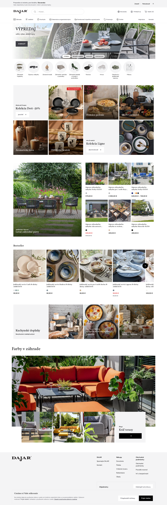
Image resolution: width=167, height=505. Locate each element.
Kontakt (151, 19)
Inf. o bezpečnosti (142, 474)
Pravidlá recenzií (142, 470)
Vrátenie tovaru (121, 469)
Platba (118, 465)
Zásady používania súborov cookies (65, 499)
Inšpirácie (141, 19)
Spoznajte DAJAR (103, 461)
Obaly (118, 477)
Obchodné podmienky (140, 464)
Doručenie (120, 461)
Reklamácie (120, 473)
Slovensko (123, 12)
